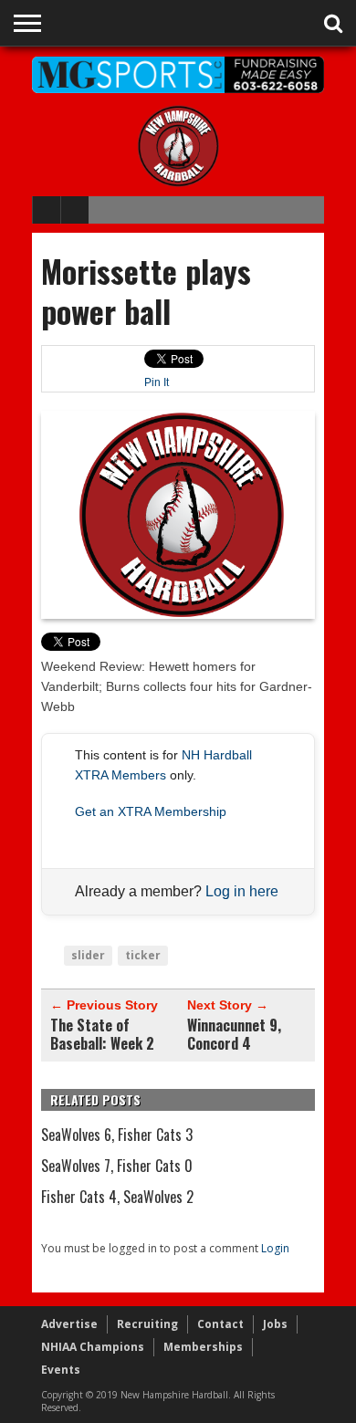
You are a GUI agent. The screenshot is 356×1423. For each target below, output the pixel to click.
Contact (220, 1324)
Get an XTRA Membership (150, 811)
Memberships (203, 1347)
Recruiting (147, 1324)
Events (60, 1369)
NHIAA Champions (92, 1347)
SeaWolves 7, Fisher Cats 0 (117, 1166)
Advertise (69, 1324)
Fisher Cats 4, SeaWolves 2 (117, 1197)
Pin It (156, 382)
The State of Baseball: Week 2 (102, 1034)
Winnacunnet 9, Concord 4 (234, 1034)
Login (275, 1248)
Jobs (275, 1324)
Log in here (241, 891)
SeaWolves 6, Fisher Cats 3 (117, 1135)
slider (88, 955)
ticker (143, 955)
